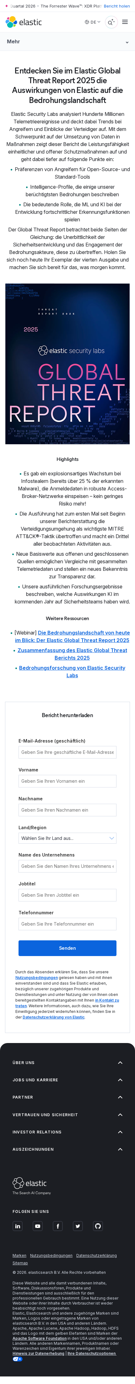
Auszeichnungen (33, 1149)
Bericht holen (117, 5)
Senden (67, 948)
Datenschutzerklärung (96, 1255)
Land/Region (32, 827)
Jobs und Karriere (35, 1080)
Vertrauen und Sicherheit (45, 1114)
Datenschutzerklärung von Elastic (53, 1017)
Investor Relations (37, 1132)
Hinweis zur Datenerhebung (38, 1353)
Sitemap (20, 1263)
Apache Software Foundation (40, 1338)
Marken (19, 1255)
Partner (23, 1097)
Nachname (31, 798)
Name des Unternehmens (47, 854)
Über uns (24, 1062)
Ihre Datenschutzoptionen (92, 1353)
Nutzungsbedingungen (36, 977)
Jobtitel (27, 883)
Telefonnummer (36, 912)
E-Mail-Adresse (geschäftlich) (52, 740)
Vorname (28, 769)
